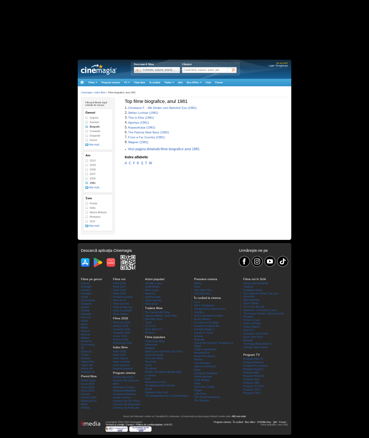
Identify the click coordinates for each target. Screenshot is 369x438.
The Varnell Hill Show (157, 312)
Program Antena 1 (253, 362)
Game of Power (252, 323)
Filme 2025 (119, 293)
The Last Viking (154, 358)
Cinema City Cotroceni (126, 380)
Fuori (197, 286)
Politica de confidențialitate (149, 424)
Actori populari (121, 365)
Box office (250, 422)
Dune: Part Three (253, 337)
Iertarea (198, 336)
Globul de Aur (89, 400)
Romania (95, 216)
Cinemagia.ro (99, 69)
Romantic (86, 341)
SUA (92, 221)
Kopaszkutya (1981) (141, 127)
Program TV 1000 (253, 386)
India (92, 207)
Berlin (84, 404)
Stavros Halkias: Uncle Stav (161, 315)
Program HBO (251, 382)
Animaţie (86, 286)
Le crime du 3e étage (206, 322)
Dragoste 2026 (121, 332)
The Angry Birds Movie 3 (257, 343)
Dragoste (95, 135)
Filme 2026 (119, 290)
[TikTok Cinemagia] (282, 261)
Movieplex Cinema (124, 387)
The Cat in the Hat (253, 306)
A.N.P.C (168, 424)
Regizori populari (123, 368)
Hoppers (150, 348)
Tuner (148, 365)
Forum (219, 82)
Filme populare (155, 337)
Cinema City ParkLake (126, 407)
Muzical (85, 334)
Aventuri (94, 122)
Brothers (150, 332)
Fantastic (86, 314)
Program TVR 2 (252, 393)
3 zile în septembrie (205, 349)
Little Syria (200, 393)
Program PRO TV (253, 358)
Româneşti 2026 (122, 342)
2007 (93, 174)
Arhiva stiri (87, 368)
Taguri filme (87, 361)
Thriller (85, 354)
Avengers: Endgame (206, 373)
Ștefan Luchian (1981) (143, 112)
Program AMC (251, 372)
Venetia (85, 407)
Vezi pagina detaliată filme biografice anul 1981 (164, 149)
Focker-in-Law (251, 319)
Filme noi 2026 (121, 322)
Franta (93, 203)
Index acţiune (121, 358)
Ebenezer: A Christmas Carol (260, 310)
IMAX (116, 383)
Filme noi (119, 279)
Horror (93, 140)
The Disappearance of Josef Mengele (167, 395)
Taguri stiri (87, 365)
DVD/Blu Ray (264, 422)
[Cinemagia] (82, 82)
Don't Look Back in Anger (208, 315)
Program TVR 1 (252, 389)
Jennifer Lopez (153, 283)
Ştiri (180, 82)
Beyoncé (150, 293)
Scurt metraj (88, 344)
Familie (85, 310)
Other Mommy (251, 299)
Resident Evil (201, 352)
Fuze (148, 378)
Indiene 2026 (120, 339)
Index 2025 (119, 354)
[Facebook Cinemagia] (244, 261)
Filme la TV (119, 300)
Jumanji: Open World (255, 347)
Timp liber (139, 82)
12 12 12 (150, 325)
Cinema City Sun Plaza (126, 400)
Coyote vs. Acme (203, 332)
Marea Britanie (98, 212)
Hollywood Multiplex (124, 390)
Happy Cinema (121, 397)
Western (86, 358)
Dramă (85, 307)
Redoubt (199, 339)
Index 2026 (119, 351)
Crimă (84, 296)
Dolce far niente (154, 354)
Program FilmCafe (253, 376)
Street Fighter (251, 303)
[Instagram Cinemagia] (257, 261)
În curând (154, 82)
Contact (130, 424)
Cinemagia (86, 92)
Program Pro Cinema (255, 365)
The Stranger (201, 400)
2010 (93, 160)
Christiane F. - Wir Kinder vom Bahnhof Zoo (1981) (162, 108)
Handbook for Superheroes (210, 308)
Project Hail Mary (155, 341)
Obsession (151, 344)
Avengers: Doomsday (255, 333)
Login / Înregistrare (278, 65)
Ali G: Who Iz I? (154, 329)
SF (82, 348)
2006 (93, 178)
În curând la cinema (207, 298)
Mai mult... (95, 144)
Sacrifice (199, 312)
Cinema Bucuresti (123, 377)
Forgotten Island (252, 290)
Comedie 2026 (121, 329)
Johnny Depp (153, 296)
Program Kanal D (253, 369)
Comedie (95, 131)
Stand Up (86, 351)
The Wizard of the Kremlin (160, 385)
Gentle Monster (203, 376)
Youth (148, 322)
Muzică (85, 331)
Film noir (86, 317)
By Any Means (202, 319)
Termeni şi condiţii (114, 424)
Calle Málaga (202, 380)
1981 (93, 183)
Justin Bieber (152, 286)
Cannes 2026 (89, 397)
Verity (197, 383)
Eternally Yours (154, 319)
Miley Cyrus (152, 290)
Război (85, 337)
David (148, 389)
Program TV (88, 371)
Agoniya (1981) (138, 122)
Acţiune (94, 117)
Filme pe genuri (91, 279)
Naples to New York (156, 392)
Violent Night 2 (251, 326)
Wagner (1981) (138, 142)
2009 (93, 165)
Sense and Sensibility (255, 283)
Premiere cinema (123, 296)
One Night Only (203, 290)
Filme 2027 (119, 286)
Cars (197, 302)
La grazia (150, 375)
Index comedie (121, 361)
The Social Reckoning (207, 397)
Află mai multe (239, 416)
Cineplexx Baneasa (124, 394)
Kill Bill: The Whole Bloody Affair (163, 371)
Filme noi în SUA (254, 279)
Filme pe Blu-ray (122, 307)
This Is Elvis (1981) (141, 117)
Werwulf (248, 340)
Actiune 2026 (120, 325)
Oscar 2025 (87, 387)
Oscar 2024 (87, 390)
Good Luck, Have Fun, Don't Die (163, 351)
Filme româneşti (122, 310)
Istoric (84, 324)
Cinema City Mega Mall (126, 404)
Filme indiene (121, 314)
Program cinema (110, 82)
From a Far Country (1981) (146, 137)
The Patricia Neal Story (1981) (148, 132)
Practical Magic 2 (204, 329)
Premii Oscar (88, 380)
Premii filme (89, 376)
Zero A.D (248, 330)
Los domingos (202, 363)
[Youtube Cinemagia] (270, 261)
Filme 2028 (119, 283)
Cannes (85, 394)
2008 (93, 169)
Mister (84, 327)
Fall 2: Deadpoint (204, 305)
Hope (197, 369)
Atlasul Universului (205, 366)
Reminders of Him (155, 382)
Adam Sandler (153, 300)
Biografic (95, 126)
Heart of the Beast (204, 356)
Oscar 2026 (87, 383)
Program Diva (251, 379)
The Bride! (151, 368)
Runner (198, 359)
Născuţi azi (151, 303)
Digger (198, 390)
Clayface (248, 286)
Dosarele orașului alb (206, 325)
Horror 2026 (120, 336)
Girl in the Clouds (204, 386)
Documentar (88, 300)
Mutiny (198, 283)
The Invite (150, 361)
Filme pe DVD (121, 303)
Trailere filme (154, 308)
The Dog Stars (202, 293)
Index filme (99, 92)
